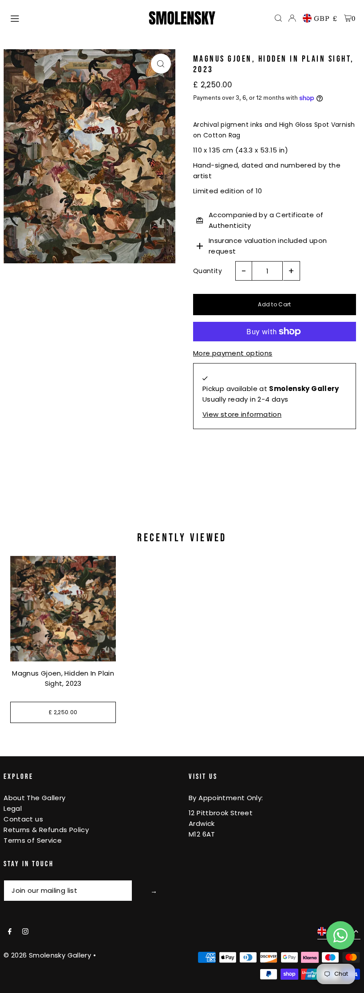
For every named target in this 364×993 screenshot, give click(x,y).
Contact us (23, 819)
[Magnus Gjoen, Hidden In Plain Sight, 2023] (63, 608)
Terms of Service (33, 840)
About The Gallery (34, 797)
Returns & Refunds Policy (46, 829)
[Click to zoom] (161, 64)
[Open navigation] (75, 17)
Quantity (207, 270)
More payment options (233, 353)
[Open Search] (278, 18)
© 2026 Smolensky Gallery (47, 955)
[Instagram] (25, 931)
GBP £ (326, 18)
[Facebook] (10, 931)
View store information (241, 414)
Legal (13, 808)
